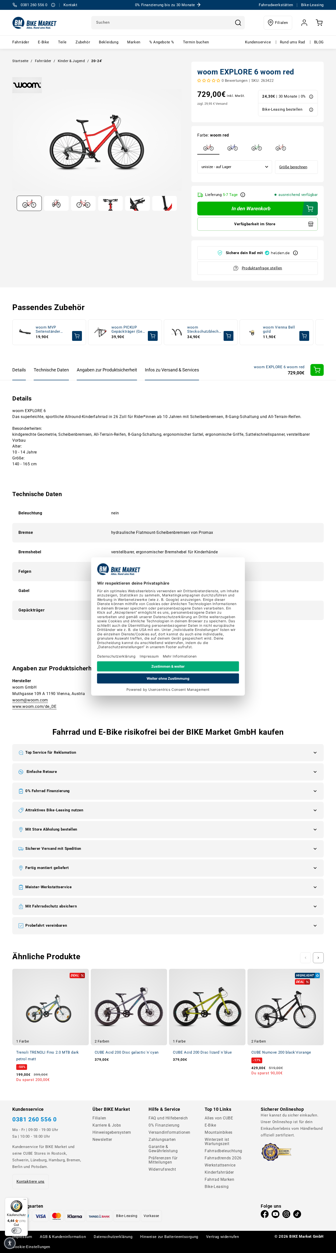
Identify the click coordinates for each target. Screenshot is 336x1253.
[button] (168, 752)
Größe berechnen (293, 167)
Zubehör (83, 42)
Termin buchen (196, 42)
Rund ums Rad (292, 42)
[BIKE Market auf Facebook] (265, 1215)
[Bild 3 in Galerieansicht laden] (83, 203)
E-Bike (43, 42)
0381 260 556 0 (34, 1119)
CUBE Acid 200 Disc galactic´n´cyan (127, 1052)
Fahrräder (20, 42)
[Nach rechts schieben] (318, 957)
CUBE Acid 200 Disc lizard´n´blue (202, 1052)
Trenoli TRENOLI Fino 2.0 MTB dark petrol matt (47, 1055)
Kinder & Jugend (71, 61)
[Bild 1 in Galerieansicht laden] (29, 203)
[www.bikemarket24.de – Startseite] (35, 23)
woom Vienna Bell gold (279, 329)
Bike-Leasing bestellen (282, 109)
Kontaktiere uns (30, 1181)
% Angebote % (161, 42)
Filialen (281, 22)
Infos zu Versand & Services (172, 369)
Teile (62, 42)
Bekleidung (108, 42)
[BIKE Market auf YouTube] (275, 1215)
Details (19, 369)
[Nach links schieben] (305, 957)
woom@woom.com (30, 700)
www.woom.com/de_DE (34, 706)
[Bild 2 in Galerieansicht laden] (56, 203)
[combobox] (168, 22)
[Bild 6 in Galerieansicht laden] (164, 203)
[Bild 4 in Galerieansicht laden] (110, 203)
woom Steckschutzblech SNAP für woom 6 (203, 329)
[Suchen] (238, 22)
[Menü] (25, 1200)
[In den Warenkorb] (317, 370)
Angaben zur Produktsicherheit (107, 369)
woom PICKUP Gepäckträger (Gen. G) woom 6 (128, 329)
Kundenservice (258, 42)
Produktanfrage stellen (262, 268)
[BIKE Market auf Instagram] (286, 1215)
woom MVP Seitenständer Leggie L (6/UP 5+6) (49, 329)
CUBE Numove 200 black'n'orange (281, 1052)
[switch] (16, 1231)
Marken (133, 42)
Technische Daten (51, 369)
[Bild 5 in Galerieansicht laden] (137, 203)
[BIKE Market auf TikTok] (297, 1215)
